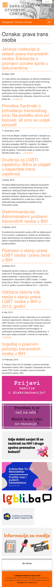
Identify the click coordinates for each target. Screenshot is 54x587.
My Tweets (27, 563)
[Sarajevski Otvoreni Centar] (23, 9)
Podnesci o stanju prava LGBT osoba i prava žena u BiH (26, 255)
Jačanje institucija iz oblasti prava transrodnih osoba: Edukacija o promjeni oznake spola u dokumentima (25, 58)
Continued (17, 98)
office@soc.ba (22, 582)
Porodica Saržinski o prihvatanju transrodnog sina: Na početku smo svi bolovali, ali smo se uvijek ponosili (26, 114)
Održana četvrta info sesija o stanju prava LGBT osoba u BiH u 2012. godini (21, 299)
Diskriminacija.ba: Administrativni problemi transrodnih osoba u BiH (25, 216)
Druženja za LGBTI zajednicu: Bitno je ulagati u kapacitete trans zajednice (26, 166)
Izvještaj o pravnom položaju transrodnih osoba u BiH (21, 348)
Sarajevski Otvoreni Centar (17, 22)
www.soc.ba (32, 582)
